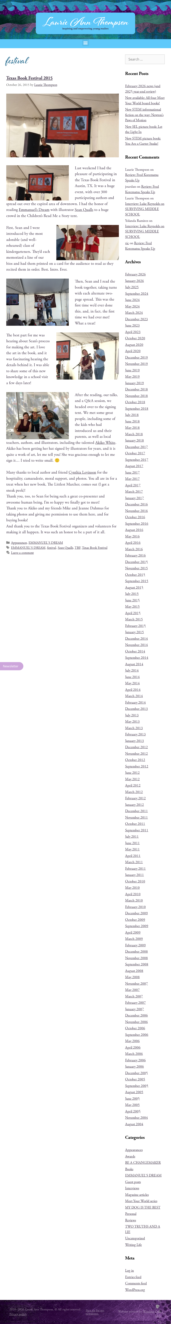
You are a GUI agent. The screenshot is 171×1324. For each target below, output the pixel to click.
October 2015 (135, 574)
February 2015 (135, 626)
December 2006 (136, 1015)
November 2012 (136, 753)
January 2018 (134, 440)
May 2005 (132, 1105)
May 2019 (132, 376)
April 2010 (133, 894)
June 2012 (132, 772)
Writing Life (133, 1245)
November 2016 (136, 511)
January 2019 (134, 383)
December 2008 (136, 951)
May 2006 (132, 1041)
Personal (130, 1214)
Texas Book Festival (94, 548)
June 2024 (132, 300)
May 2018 (132, 427)
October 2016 (135, 517)
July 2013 (132, 715)
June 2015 (132, 600)
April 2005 (133, 1111)
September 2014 (136, 657)
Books (129, 1169)
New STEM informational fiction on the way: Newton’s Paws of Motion (144, 115)
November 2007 (136, 983)
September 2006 (136, 1034)
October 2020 (135, 338)
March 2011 (134, 862)
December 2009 (136, 913)
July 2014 (132, 670)
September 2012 (136, 766)
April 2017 (133, 485)
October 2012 (135, 760)
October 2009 (135, 919)
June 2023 (132, 325)
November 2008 (136, 958)
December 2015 (136, 562)
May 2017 (132, 479)
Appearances (19, 543)
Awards (130, 1156)
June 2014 (132, 677)
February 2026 (135, 274)
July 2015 (132, 594)
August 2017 (134, 466)
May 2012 (132, 779)
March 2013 (134, 728)
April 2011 (133, 856)
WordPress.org (135, 1290)
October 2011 (135, 824)
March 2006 (134, 1053)
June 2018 (132, 421)
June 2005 (132, 1098)
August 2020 (134, 344)
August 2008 (134, 971)
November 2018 (136, 396)
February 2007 (135, 1002)
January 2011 (134, 875)
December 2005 (136, 1073)
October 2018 (135, 402)
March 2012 (134, 792)
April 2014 (133, 689)
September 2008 (136, 964)
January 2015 (134, 632)
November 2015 (136, 568)
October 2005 (135, 1079)
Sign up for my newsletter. (95, 1312)
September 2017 (136, 459)
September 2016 (136, 523)
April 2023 (133, 332)
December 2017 (136, 447)
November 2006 (136, 1022)
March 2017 (134, 491)
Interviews (132, 1188)
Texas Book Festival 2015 (29, 78)
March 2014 (134, 696)
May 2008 (132, 977)
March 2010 (134, 900)
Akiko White (105, 442)
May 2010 (132, 887)
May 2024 (132, 306)
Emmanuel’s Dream (34, 209)
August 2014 (134, 664)
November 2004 (136, 1117)
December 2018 (136, 389)
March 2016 (134, 549)
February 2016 (135, 555)
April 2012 (133, 785)
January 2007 (134, 1009)
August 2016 (134, 530)
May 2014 (132, 683)
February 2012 (135, 798)
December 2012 (136, 747)
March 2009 (134, 938)
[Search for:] (145, 59)
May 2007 (132, 990)
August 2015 (134, 587)
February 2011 (135, 868)
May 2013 (132, 721)
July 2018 (132, 415)
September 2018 (136, 408)
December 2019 (136, 357)
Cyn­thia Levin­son (82, 472)
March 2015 (134, 619)
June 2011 (132, 843)
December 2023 (136, 319)
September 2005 (136, 1086)
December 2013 (136, 709)
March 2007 (134, 996)
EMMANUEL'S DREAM (46, 543)
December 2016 (136, 504)
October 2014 (135, 651)
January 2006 (134, 1066)
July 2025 (132, 287)
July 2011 (132, 836)
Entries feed (133, 1277)
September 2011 (136, 830)
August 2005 (134, 1092)
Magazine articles (137, 1194)
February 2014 (135, 702)
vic (127, 243)
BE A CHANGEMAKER (143, 1162)
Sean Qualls (84, 209)
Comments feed (136, 1283)
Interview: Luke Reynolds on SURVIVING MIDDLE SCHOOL (144, 209)
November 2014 (136, 645)
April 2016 (133, 542)
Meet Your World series (141, 1201)
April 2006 (133, 1047)
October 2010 (135, 881)
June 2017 (132, 472)
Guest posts (133, 1182)
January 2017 (134, 498)
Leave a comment (22, 553)
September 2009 (136, 926)
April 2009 (133, 932)
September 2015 (136, 581)
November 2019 (136, 364)
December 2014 (136, 638)
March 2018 (134, 434)
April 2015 (133, 613)
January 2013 (134, 741)
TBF (77, 548)
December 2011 (136, 811)
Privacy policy (17, 1314)
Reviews (130, 1220)
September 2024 (136, 293)
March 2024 (134, 312)
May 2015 (132, 606)
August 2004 (134, 1124)
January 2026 (134, 281)
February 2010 (135, 907)
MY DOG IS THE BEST (142, 1207)
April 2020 (133, 351)
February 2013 (135, 734)
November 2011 (136, 817)
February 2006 (135, 1060)
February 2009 (135, 945)
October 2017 (135, 453)
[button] (85, 42)
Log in (129, 1270)
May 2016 (132, 536)
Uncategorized (135, 1238)
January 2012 (134, 804)
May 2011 (132, 849)
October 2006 (135, 1028)
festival (51, 548)
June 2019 (132, 370)
